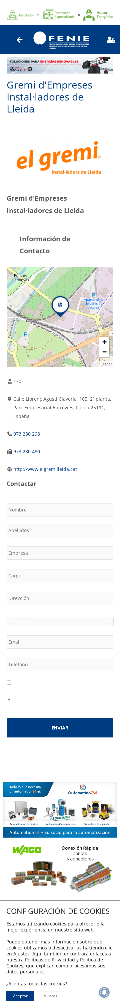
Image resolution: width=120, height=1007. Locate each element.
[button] (104, 342)
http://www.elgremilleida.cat (45, 469)
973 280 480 (26, 451)
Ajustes (21, 954)
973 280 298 (26, 434)
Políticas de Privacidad (50, 959)
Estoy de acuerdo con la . (59, 696)
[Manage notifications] (104, 992)
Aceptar (20, 996)
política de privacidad (85, 692)
